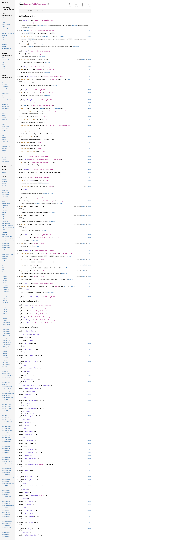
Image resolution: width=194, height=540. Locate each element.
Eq (23, 156)
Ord (24, 198)
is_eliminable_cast (28, 151)
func (25, 2)
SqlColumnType (53, 111)
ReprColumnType (50, 125)
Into (29, 443)
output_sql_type (27, 111)
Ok (64, 286)
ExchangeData (30, 416)
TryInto (31, 523)
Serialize (26, 284)
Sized (26, 191)
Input (25, 102)
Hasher (31, 180)
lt (22, 259)
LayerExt (28, 455)
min (22, 215)
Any (26, 337)
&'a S (41, 495)
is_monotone (25, 148)
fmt (22, 69)
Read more (38, 41)
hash (22, 180)
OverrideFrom (33, 464)
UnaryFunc (43, 116)
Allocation (29, 331)
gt (22, 271)
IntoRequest (29, 452)
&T (45, 464)
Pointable (29, 477)
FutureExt (29, 431)
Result (51, 69)
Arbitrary (26, 20)
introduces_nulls (27, 137)
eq (22, 237)
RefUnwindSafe (28, 308)
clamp (23, 224)
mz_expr (21, 2)
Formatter (39, 69)
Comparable (32, 368)
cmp (22, 201)
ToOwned (28, 504)
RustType (25, 489)
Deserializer (28, 83)
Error (68, 79)
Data (27, 376)
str (36, 172)
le (22, 265)
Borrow (27, 343)
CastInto (31, 356)
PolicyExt (29, 480)
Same (27, 492)
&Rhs (35, 243)
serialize (24, 286)
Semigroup (35, 495)
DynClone (28, 394)
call (22, 108)
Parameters (26, 23)
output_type (25, 125)
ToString (28, 510)
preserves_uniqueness (28, 119)
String (34, 102)
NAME (25, 172)
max (22, 206)
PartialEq (26, 235)
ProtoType (31, 486)
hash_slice (25, 186)
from (22, 162)
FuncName (26, 169)
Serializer (27, 290)
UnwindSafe (27, 323)
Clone (25, 51)
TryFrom (31, 516)
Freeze (25, 305)
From (27, 159)
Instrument (29, 440)
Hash (24, 177)
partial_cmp (25, 253)
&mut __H (48, 180)
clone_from (25, 59)
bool (46, 119)
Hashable (28, 434)
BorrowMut (29, 349)
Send (24, 311)
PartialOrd (27, 250)
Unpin (25, 317)
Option (37, 116)
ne (22, 243)
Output (25, 105)
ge (22, 276)
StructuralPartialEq (31, 297)
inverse (24, 116)
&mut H (50, 186)
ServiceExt (29, 501)
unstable (83, 59)
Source (20, 6)
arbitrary (24, 44)
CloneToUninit (30, 362)
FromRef (28, 425)
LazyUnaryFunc (30, 458)
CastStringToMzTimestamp (44, 20)
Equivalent (32, 400)
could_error (25, 142)
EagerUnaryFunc (28, 100)
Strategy (26, 30)
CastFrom (25, 359)
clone (23, 54)
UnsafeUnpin (27, 320)
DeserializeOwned (32, 388)
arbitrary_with (26, 36)
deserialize (25, 79)
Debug (25, 67)
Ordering (60, 201)
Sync (24, 314)
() (33, 23)
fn (32, 30)
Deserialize (31, 77)
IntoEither (29, 449)
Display (26, 90)
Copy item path (48, 4)
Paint (27, 471)
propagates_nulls (27, 131)
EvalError (49, 105)
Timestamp (41, 105)
